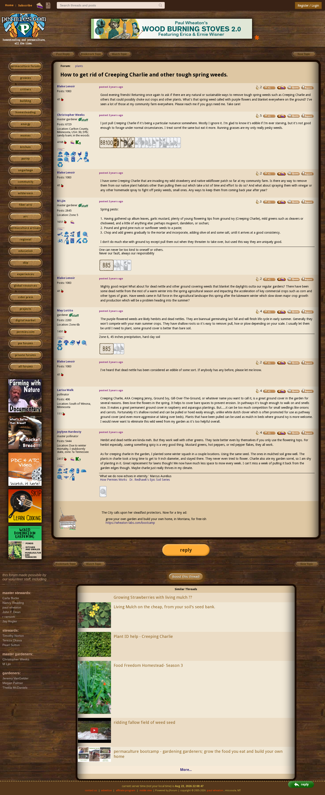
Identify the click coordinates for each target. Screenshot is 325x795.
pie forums (25, 343)
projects (25, 309)
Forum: (66, 66)
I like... (61, 150)
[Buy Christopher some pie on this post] (281, 116)
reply (186, 550)
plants (79, 66)
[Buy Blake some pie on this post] (281, 88)
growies (25, 78)
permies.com (25, 332)
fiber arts (25, 204)
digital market (25, 320)
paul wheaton (215, 790)
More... (186, 770)
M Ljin (61, 200)
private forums (25, 355)
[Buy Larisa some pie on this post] (281, 391)
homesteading (25, 112)
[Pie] (39, 5)
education (25, 251)
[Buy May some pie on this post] (281, 312)
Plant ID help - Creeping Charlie (143, 636)
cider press (25, 297)
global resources (25, 285)
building (25, 101)
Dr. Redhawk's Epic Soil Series (149, 479)
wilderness (25, 193)
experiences (25, 274)
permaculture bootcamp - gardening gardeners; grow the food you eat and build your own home (198, 754)
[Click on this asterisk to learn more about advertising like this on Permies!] (257, 37)
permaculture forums (25, 66)
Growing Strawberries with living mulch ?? (153, 597)
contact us (91, 790)
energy (25, 124)
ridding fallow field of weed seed (144, 722)
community (25, 181)
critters (25, 89)
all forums (25, 366)
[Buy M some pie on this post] (281, 202)
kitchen (25, 147)
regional (25, 239)
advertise (106, 790)
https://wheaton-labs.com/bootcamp (130, 522)
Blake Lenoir (66, 86)
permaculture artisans (25, 228)
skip (25, 262)
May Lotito (65, 310)
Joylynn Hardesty (69, 431)
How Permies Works (113, 479)
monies (25, 135)
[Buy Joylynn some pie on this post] (281, 433)
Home (9, 5)
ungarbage (25, 170)
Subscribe (25, 5)
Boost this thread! (186, 577)
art (25, 216)
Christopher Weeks (71, 114)
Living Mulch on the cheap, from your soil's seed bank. (164, 606)
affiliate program (125, 790)
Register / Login (308, 5)
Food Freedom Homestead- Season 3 (148, 665)
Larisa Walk (65, 390)
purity (25, 158)
